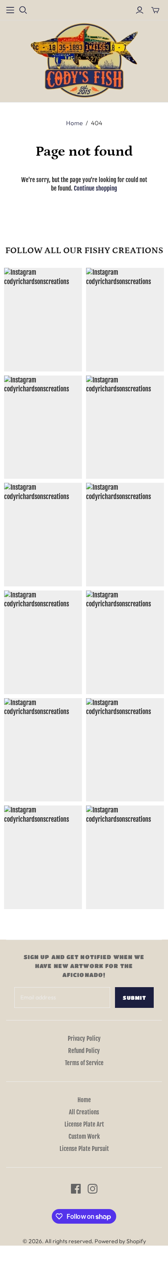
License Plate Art (84, 1124)
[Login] (139, 10)
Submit (134, 997)
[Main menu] (10, 10)
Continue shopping (95, 188)
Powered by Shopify (120, 1241)
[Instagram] (92, 1189)
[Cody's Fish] (84, 60)
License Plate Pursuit (84, 1149)
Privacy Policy (84, 1038)
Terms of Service (84, 1063)
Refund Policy (84, 1051)
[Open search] (23, 10)
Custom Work (84, 1136)
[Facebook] (76, 1189)
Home (74, 123)
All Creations (84, 1112)
